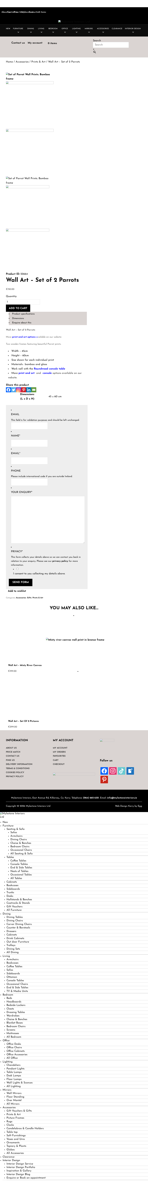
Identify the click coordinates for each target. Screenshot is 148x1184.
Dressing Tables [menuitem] (16, 1012)
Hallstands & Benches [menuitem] (19, 899)
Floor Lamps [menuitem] (14, 1079)
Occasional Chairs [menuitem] (21, 850)
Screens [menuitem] (11, 1030)
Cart (55, 760)
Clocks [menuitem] (10, 1125)
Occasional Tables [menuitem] (21, 875)
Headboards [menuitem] (14, 1002)
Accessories (103, 29)
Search (97, 40)
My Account (60, 748)
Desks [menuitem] (10, 896)
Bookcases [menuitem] (12, 885)
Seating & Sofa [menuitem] (16, 829)
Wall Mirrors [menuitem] (14, 1093)
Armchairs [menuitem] (16, 836)
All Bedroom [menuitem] (14, 1037)
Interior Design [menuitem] (11, 1160)
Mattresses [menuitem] (13, 1033)
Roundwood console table (49, 369)
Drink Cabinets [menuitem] (15, 938)
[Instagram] (18, 389)
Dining (30, 29)
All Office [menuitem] (12, 1058)
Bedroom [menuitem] (8, 995)
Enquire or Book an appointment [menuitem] (26, 1178)
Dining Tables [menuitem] (15, 917)
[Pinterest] (23, 389)
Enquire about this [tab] (21, 323)
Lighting (76, 29)
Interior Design (133, 29)
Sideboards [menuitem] (13, 889)
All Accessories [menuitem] (15, 1153)
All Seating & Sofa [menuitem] (21, 853)
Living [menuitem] (6, 956)
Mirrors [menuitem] (7, 1090)
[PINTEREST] (104, 779)
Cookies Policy (15, 772)
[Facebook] (8, 389)
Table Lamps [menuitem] (14, 1072)
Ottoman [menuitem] (12, 977)
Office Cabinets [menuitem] (16, 1051)
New (8, 29)
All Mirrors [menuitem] (13, 1104)
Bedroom (53, 29)
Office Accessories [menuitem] (17, 1054)
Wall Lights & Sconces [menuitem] (20, 1083)
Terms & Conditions (17, 768)
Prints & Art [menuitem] (14, 1114)
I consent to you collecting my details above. (39, 573)
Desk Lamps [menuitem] (14, 1075)
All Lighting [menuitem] (14, 1086)
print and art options (24, 337)
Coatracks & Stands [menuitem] (18, 903)
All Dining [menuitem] (13, 952)
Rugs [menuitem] (9, 1121)
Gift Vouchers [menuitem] (14, 906)
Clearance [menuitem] (8, 1157)
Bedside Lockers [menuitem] (16, 1005)
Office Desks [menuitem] (14, 1044)
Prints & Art (38, 62)
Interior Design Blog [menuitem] (18, 1174)
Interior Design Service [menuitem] (20, 1164)
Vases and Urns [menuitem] (16, 1139)
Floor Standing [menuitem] (15, 1097)
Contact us (18, 43)
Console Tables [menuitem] (19, 864)
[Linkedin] (28, 389)
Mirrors (89, 29)
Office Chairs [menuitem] (14, 1047)
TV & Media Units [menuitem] (17, 991)
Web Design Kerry (124, 806)
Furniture (18, 29)
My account (35, 43)
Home (9, 62)
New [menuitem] (5, 822)
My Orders (59, 752)
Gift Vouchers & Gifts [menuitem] (19, 1111)
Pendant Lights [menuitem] (15, 1069)
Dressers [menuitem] (11, 931)
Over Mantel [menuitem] (14, 1100)
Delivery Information (19, 764)
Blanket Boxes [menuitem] (15, 1023)
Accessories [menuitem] (9, 1107)
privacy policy (60, 561)
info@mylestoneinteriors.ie (122, 798)
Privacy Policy (15, 777)
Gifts (29, 598)
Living (41, 29)
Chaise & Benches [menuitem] (20, 843)
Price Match (20, 12)
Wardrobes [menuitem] (13, 1016)
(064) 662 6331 (91, 798)
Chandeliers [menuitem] (13, 1065)
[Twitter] (13, 389)
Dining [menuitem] (7, 914)
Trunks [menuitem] (10, 892)
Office (65, 29)
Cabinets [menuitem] (12, 882)
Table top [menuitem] (12, 1132)
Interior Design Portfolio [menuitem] (21, 1167)
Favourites (34, 12)
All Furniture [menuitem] (14, 910)
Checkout (58, 764)
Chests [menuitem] (10, 1009)
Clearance (117, 29)
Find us (10, 760)
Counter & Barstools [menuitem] (18, 928)
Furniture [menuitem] (8, 826)
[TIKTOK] (121, 771)
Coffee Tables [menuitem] (18, 861)
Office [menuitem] (6, 1040)
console (48, 373)
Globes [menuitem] (11, 1149)
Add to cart (18, 308)
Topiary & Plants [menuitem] (16, 1146)
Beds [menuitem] (9, 998)
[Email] (33, 389)
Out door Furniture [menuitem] (18, 942)
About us (6, 12)
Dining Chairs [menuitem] (18, 839)
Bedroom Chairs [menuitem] (19, 846)
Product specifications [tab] (23, 314)
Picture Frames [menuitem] (15, 1118)
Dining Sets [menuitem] (13, 949)
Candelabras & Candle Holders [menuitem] (25, 1128)
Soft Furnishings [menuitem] (16, 1135)
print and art (26, 373)
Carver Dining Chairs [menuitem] (19, 924)
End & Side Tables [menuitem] (21, 867)
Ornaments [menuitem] (13, 1142)
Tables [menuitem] (10, 857)
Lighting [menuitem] (8, 1062)
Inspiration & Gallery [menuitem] (19, 1171)
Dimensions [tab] (18, 318)
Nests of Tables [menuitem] (19, 871)
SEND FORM (20, 582)
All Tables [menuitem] (16, 878)
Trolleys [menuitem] (11, 945)
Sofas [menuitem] (13, 832)
